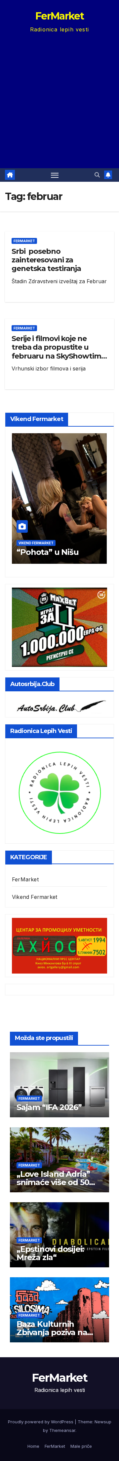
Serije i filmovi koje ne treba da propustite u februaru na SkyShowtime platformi (58, 351)
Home (33, 1446)
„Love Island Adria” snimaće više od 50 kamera (53, 1182)
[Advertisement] (59, 97)
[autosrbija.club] (59, 705)
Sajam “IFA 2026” (49, 1107)
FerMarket (59, 16)
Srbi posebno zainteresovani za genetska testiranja (46, 260)
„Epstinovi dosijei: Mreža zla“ (50, 1253)
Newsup (103, 1421)
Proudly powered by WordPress (41, 1421)
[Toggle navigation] (55, 175)
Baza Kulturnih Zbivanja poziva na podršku (52, 1332)
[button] (97, 175)
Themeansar (62, 1430)
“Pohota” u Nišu (47, 552)
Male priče (81, 1446)
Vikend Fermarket (36, 543)
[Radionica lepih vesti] (59, 791)
